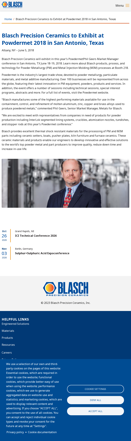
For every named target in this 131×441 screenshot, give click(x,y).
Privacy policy (15, 432)
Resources (8, 345)
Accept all (96, 411)
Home (8, 19)
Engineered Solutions (15, 324)
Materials (8, 331)
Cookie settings (95, 389)
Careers (7, 352)
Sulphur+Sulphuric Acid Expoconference (42, 253)
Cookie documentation (42, 432)
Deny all (95, 400)
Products (7, 338)
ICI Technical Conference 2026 (36, 236)
